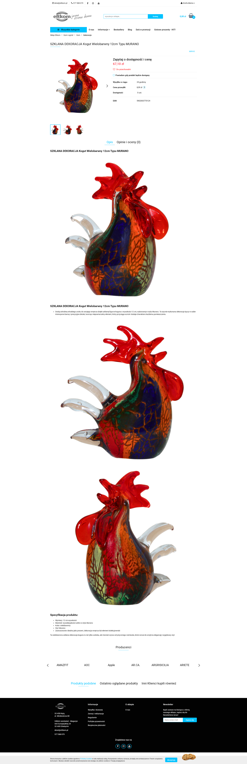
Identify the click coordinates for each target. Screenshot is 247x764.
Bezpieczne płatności (96, 725)
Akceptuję (171, 760)
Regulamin (92, 717)
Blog (130, 29)
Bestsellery (119, 29)
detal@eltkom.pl (61, 730)
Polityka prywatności (96, 721)
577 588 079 (60, 734)
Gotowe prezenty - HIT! (164, 29)
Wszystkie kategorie (70, 29)
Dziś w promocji (143, 29)
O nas (91, 29)
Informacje (103, 29)
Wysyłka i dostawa (95, 710)
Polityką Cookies (86, 759)
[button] (93, 704)
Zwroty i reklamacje (96, 714)
